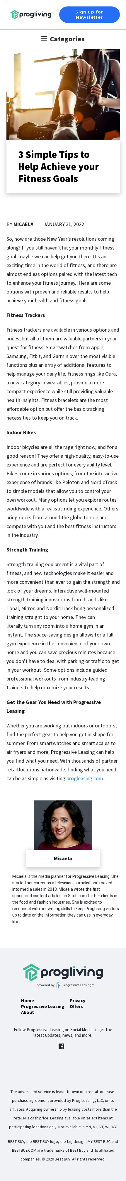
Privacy (77, 1000)
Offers (76, 1006)
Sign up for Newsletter (89, 14)
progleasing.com (85, 778)
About (27, 1012)
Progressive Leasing (42, 1006)
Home (27, 1000)
